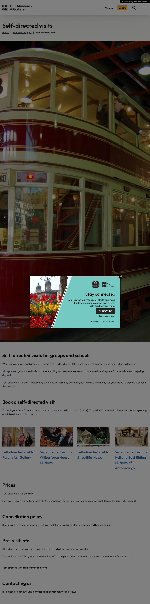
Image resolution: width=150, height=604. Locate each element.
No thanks (95, 321)
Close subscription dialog (120, 277)
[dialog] (75, 302)
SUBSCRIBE (105, 311)
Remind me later (108, 321)
